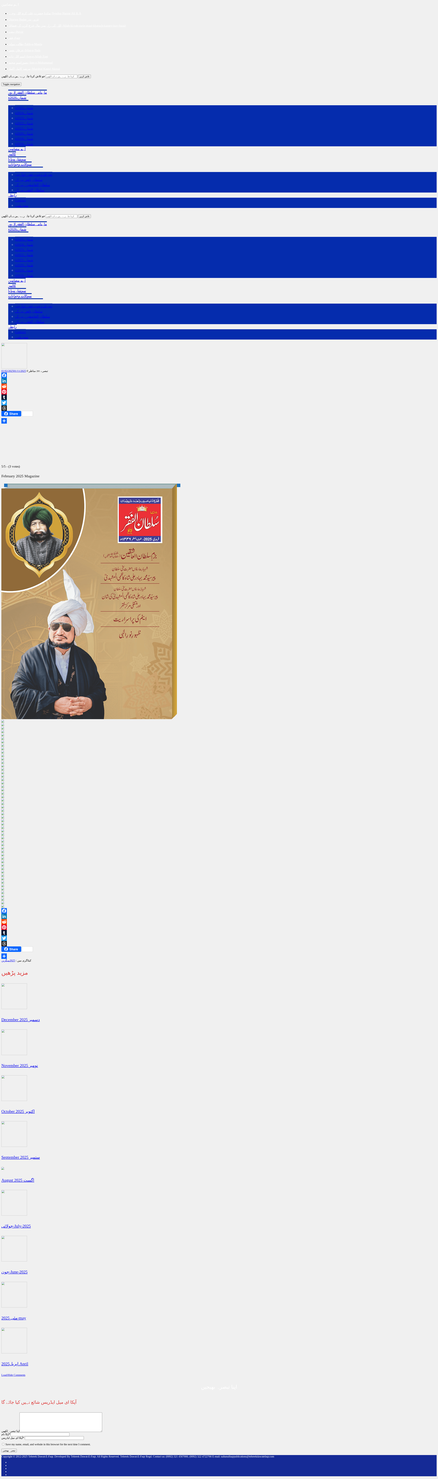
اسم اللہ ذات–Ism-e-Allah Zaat (28, 56)
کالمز (12, 154)
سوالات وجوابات (20, 164)
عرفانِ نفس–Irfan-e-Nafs (24, 50)
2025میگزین (8, 960)
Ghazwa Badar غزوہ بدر (23, 19)
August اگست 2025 (17, 1180)
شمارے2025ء (24, 108)
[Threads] (219, 408)
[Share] (219, 421)
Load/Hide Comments (13, 1375)
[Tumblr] (219, 397)
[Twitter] (219, 402)
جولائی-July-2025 (16, 1226)
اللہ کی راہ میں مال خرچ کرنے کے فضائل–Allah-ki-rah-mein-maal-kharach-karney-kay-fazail (67, 25)
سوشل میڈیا (17, 159)
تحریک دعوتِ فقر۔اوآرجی (33, 174)
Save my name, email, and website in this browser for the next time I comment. (48, 1444)
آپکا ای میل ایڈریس (12, 1437)
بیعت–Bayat (15, 32)
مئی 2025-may (13, 1318)
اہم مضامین (17, 149)
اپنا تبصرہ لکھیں (10, 1431)
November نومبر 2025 (19, 1065)
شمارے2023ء (24, 118)
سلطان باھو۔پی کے (29, 180)
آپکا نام (5, 1434)
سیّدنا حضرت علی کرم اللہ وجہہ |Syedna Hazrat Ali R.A (44, 13)
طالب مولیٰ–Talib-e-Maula (25, 44)
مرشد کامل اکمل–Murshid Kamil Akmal (34, 69)
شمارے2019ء (24, 139)
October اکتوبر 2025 (18, 1111)
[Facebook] (219, 375)
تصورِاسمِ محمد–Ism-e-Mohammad (30, 62)
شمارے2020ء (24, 133)
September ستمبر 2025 (20, 1157)
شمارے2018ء (24, 144)
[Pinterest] (219, 391)
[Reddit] (219, 386)
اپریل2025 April (14, 1364)
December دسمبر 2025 (20, 1019)
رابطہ (12, 195)
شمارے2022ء (24, 123)
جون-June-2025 (14, 1272)
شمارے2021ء (24, 128)
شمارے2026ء (17, 97)
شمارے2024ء (24, 113)
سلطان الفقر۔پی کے (29, 190)
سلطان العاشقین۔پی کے (32, 185)
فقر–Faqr (14, 38)
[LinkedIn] (219, 381)
